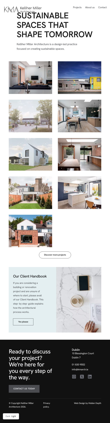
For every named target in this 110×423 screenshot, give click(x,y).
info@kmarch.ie (80, 369)
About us (90, 7)
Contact (102, 7)
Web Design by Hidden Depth (87, 403)
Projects (77, 7)
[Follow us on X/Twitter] (82, 376)
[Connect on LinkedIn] (90, 376)
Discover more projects (55, 254)
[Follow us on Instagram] (74, 376)
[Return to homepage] (23, 9)
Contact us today (24, 388)
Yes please (23, 321)
